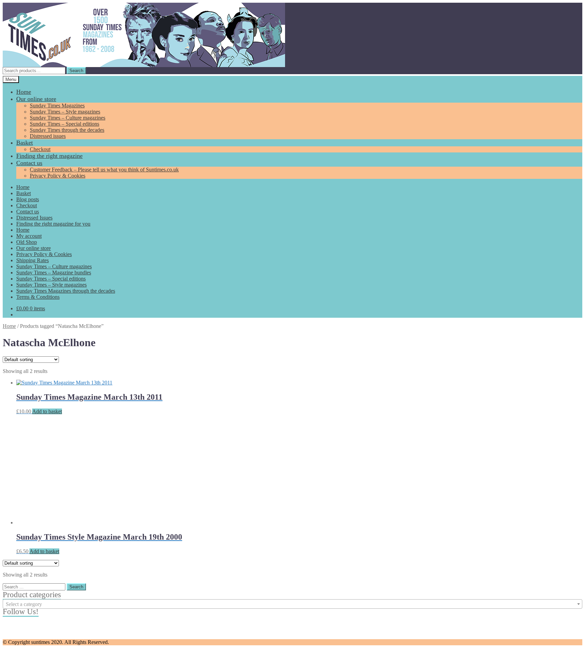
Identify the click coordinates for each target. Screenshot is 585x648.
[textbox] (292, 604)
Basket (24, 142)
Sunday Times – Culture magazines (67, 118)
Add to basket (47, 411)
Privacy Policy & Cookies (57, 176)
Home (23, 91)
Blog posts (27, 199)
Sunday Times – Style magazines (65, 111)
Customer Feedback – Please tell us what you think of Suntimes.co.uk (104, 169)
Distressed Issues (34, 218)
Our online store (36, 99)
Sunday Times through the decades (67, 130)
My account (29, 236)
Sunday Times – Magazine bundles (53, 272)
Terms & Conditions (38, 297)
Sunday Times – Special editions (64, 124)
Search (76, 70)
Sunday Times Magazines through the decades (65, 291)
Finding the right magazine (49, 155)
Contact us (29, 163)
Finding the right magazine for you (53, 224)
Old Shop (26, 242)
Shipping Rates (32, 260)
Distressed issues (48, 136)
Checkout (40, 149)
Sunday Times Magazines (57, 105)
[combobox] (292, 604)
